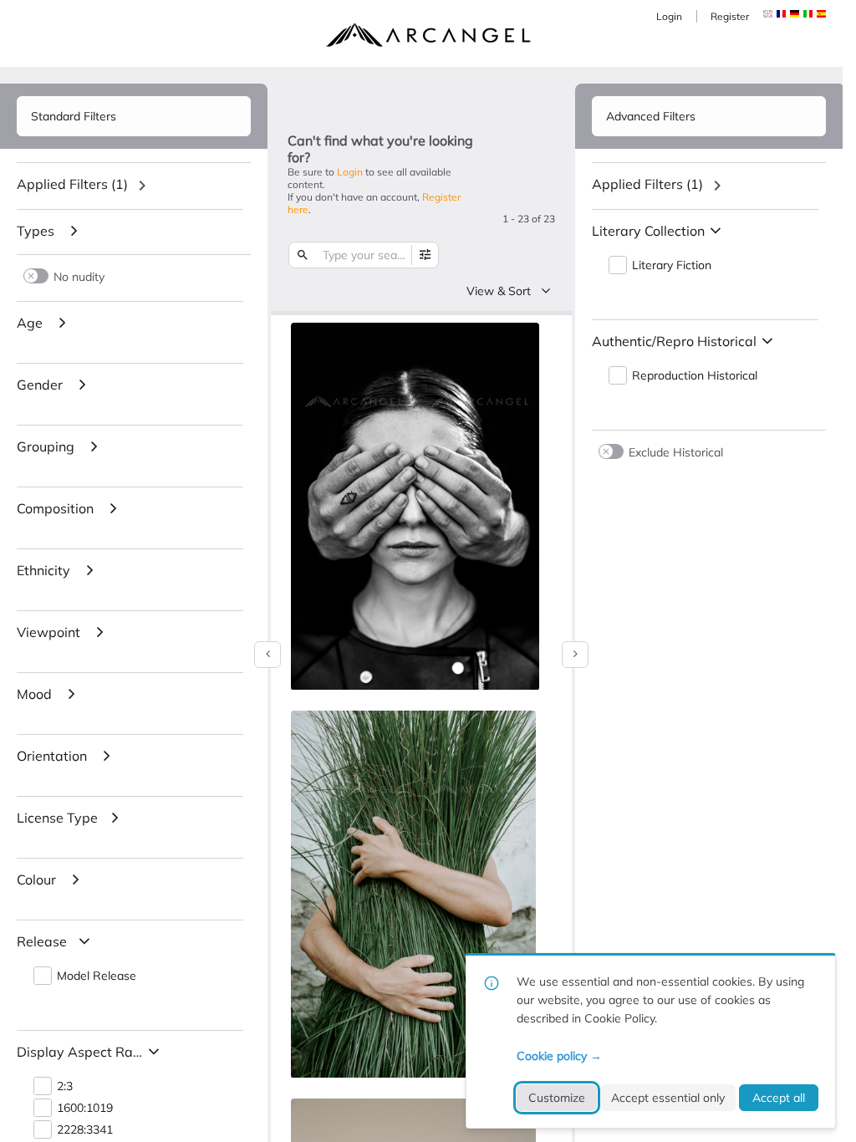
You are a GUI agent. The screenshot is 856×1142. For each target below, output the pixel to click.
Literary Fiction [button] (671, 265)
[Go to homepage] (428, 35)
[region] (134, 185)
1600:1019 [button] (85, 1108)
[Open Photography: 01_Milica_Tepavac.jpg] (415, 507)
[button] (781, 14)
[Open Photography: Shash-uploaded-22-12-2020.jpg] (413, 894)
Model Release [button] (96, 976)
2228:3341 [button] (85, 1130)
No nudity (79, 276)
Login (669, 16)
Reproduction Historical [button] (694, 376)
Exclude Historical (676, 452)
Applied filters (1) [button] (72, 184)
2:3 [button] (65, 1086)
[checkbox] (522, 337)
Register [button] (730, 16)
